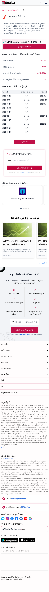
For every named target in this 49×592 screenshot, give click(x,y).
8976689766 (25, 507)
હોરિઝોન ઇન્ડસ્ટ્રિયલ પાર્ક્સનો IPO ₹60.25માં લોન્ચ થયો (17, 243)
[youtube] (25, 518)
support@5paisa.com (18, 499)
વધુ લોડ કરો (24, 142)
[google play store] (9, 541)
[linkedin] (21, 518)
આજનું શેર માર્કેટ (13, 10)
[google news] (30, 518)
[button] (23, 10)
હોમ (3, 10)
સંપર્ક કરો (3, 447)
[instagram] (7, 518)
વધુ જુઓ (42, 263)
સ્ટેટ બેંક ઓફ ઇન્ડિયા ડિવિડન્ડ (22, 198)
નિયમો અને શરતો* (25, 334)
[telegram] (3, 518)
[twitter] (12, 518)
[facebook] (16, 518)
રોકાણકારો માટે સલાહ (8, 459)
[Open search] (41, 2)
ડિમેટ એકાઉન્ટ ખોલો (24, 168)
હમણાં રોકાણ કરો (24, 46)
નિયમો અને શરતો (24, 173)
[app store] (27, 541)
